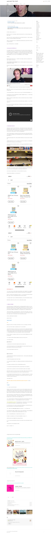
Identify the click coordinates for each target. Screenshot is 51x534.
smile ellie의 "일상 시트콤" (12, 1)
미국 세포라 (42, 54)
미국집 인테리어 (37, 53)
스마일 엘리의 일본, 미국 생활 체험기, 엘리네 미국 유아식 (14, 522)
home (7, 3)
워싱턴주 (41, 59)
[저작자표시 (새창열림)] (14, 497)
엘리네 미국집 (37, 60)
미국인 (37, 59)
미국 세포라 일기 (41, 62)
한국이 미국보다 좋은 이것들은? (10, 505)
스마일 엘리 (42, 53)
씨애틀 (40, 53)
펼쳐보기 (37, 21)
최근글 (37, 47)
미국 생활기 (37, 23)
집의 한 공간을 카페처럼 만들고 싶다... (11, 502)
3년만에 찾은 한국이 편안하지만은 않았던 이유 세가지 (13, 504)
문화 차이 (37, 62)
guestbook (16, 3)
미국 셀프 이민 (37, 22)
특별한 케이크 (37, 39)
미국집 (39, 62)
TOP (43, 531)
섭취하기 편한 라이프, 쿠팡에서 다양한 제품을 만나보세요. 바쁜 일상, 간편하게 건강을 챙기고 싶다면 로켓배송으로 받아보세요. (19, 28)
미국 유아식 (42, 58)
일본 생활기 (37, 29)
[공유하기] (9, 497)
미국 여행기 (37, 28)
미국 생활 (39, 54)
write (24, 3)
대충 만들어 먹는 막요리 (38, 38)
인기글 (39, 47)
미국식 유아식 (37, 24)
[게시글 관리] (10, 497)
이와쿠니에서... (37, 37)
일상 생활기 (37, 31)
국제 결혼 (37, 54)
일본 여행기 (37, 30)
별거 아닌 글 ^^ (37, 36)
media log (11, 3)
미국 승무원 (43, 61)
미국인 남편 (39, 59)
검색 (42, 1)
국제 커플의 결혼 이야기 (38, 58)
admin (21, 3)
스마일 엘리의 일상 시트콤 (38, 61)
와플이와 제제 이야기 (38, 32)
